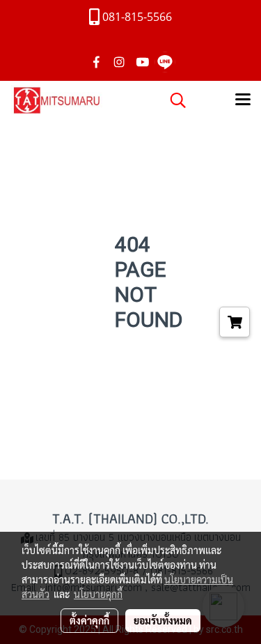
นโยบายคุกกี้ (98, 594)
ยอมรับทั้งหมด (163, 620)
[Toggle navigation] (243, 100)
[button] (173, 100)
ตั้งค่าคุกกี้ (89, 620)
